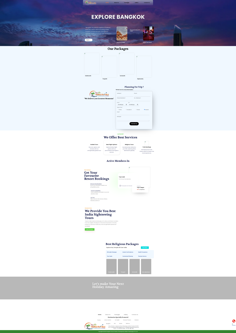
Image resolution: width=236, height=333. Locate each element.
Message (119, 116)
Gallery (136, 2)
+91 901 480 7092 (130, 328)
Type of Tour (119, 107)
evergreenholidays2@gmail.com (118, 327)
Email (118, 112)
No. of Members (137, 98)
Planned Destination (121, 98)
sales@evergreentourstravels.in (132, 327)
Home (107, 2)
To (129, 102)
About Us (116, 2)
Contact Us (147, 2)
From (118, 102)
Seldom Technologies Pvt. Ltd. (131, 331)
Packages (126, 2)
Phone (135, 93)
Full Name (119, 93)
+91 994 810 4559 (121, 328)
